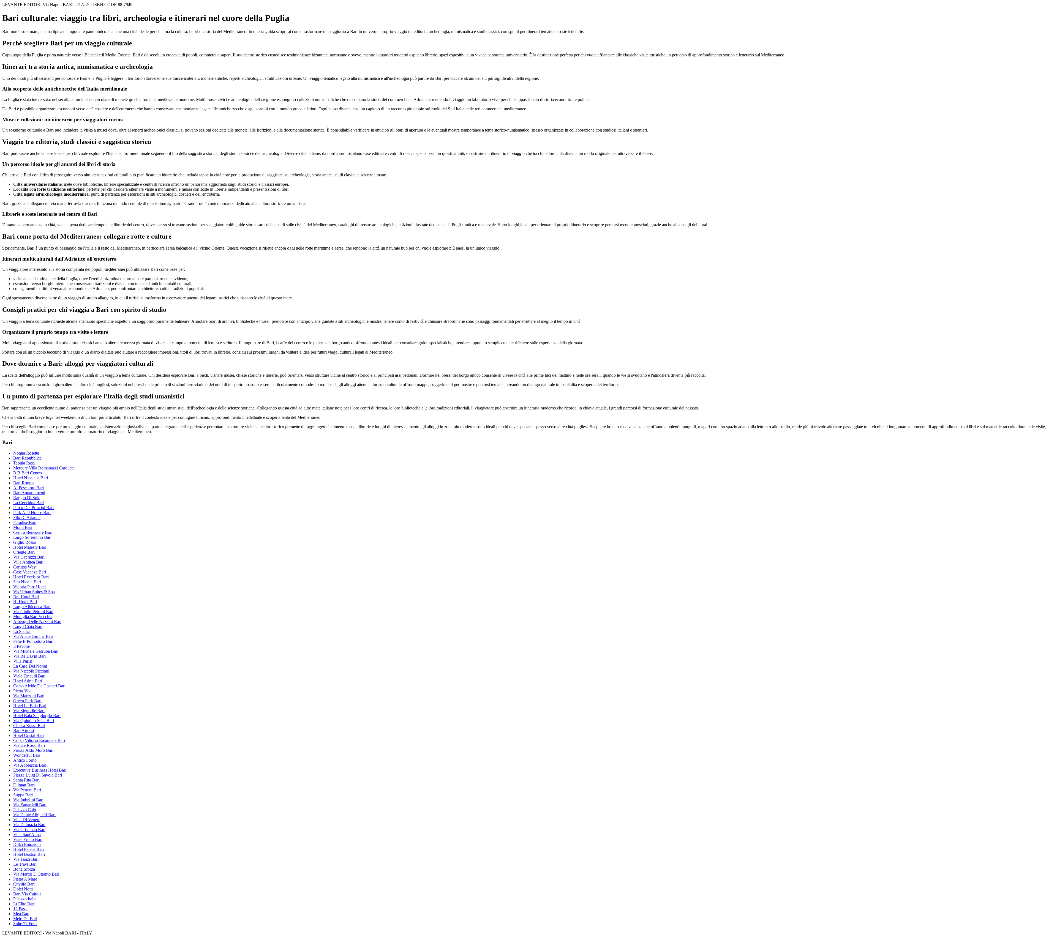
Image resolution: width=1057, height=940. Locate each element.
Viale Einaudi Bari (29, 676)
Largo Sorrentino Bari (32, 537)
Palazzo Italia (24, 899)
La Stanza (22, 631)
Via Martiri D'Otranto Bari (36, 874)
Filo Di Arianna (26, 517)
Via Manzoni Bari (28, 695)
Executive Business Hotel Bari (39, 770)
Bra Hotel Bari (26, 596)
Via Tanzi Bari (26, 859)
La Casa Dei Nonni (30, 666)
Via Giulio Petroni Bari (33, 611)
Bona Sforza (24, 869)
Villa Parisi (22, 661)
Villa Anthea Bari (28, 562)
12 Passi (20, 908)
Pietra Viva (22, 690)
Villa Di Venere (26, 819)
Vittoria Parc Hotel (29, 586)
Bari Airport (23, 730)
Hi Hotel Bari (25, 601)
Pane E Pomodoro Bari (33, 641)
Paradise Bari (24, 522)
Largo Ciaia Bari (27, 626)
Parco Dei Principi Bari (33, 507)
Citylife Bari (24, 884)
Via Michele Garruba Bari (35, 651)
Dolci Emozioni (27, 844)
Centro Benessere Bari (32, 532)
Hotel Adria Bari (27, 681)
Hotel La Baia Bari (29, 705)
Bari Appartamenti (29, 492)
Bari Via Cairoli (27, 894)
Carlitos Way (24, 567)
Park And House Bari (32, 512)
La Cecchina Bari (28, 502)
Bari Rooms (23, 482)
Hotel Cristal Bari (28, 735)
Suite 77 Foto (25, 923)
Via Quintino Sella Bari (33, 720)
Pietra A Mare (25, 879)
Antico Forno (25, 760)
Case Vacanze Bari (29, 572)
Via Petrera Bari (27, 790)
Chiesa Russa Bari (29, 725)
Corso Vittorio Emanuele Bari (39, 740)
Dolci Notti (23, 889)
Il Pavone (21, 646)
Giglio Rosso (24, 542)
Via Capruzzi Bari (29, 557)
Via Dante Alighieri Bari (34, 814)
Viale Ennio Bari (27, 839)
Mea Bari (21, 913)
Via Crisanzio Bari (29, 829)
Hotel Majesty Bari (29, 547)
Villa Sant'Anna (27, 834)
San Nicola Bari (27, 582)
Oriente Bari (24, 552)
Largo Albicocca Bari (32, 606)
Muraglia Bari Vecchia (32, 616)
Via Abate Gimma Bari (33, 636)
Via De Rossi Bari (29, 745)
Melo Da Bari (25, 918)
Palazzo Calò (24, 809)
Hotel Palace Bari (28, 849)
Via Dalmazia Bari (29, 824)
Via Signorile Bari (29, 710)
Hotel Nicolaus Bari (30, 478)
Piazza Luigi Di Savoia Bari (37, 775)
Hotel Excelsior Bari (31, 577)
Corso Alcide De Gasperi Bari (39, 686)
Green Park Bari (27, 700)
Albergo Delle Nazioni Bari (37, 621)
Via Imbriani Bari (28, 799)
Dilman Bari (24, 785)
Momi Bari (22, 527)
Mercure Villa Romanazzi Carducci (44, 468)
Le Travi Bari (25, 864)
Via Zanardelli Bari (30, 804)
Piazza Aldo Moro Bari (33, 750)
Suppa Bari (23, 795)
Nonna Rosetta (26, 453)
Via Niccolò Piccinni (31, 671)
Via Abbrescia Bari (29, 765)
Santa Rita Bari (26, 780)
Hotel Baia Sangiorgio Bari (37, 715)
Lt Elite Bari (24, 903)
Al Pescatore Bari (28, 487)
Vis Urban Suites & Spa (34, 591)
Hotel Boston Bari (29, 854)
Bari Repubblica (27, 458)
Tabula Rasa (24, 463)
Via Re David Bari (29, 656)
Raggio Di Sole (26, 497)
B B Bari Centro (27, 473)
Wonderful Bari (26, 755)
